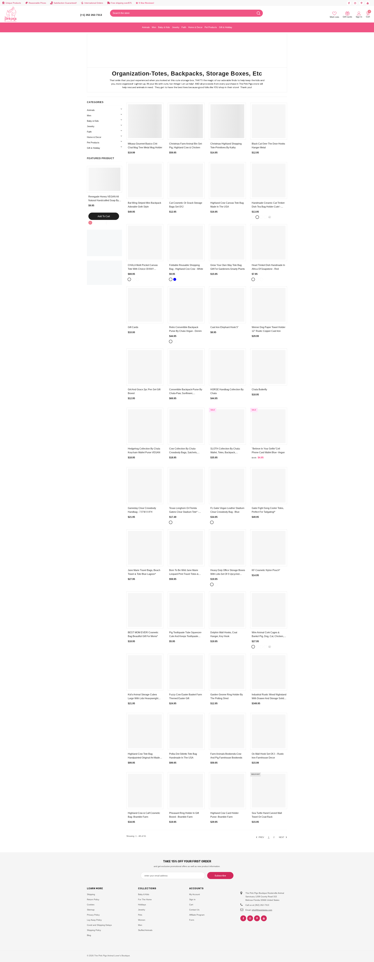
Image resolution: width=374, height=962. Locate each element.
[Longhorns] (174, 522)
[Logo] (10, 14)
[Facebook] (349, 3)
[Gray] (265, 217)
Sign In (359, 17)
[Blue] (174, 279)
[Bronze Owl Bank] (265, 646)
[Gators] (170, 522)
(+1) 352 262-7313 (91, 14)
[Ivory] (215, 584)
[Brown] (133, 279)
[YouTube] (368, 3)
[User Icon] (359, 13)
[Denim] (137, 279)
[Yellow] (261, 217)
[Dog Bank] (257, 646)
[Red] (253, 279)
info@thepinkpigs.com (262, 910)
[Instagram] (355, 3)
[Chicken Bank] (261, 646)
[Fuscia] (261, 279)
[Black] (253, 217)
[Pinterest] (361, 3)
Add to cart (104, 216)
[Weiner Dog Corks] (253, 646)
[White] (257, 217)
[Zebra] (257, 279)
